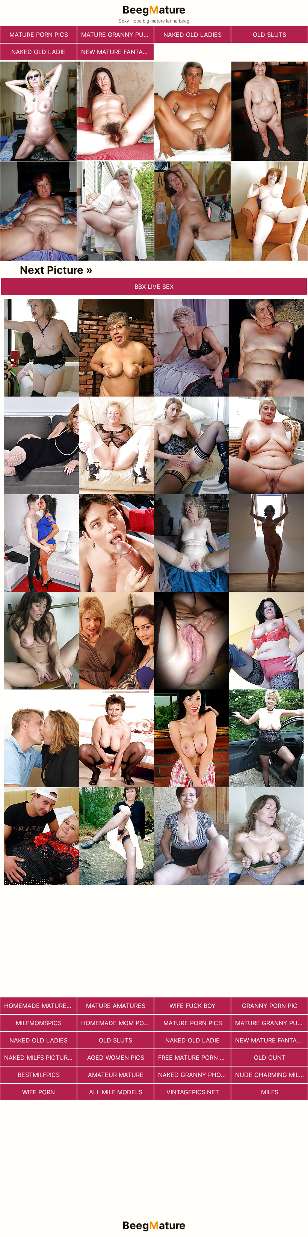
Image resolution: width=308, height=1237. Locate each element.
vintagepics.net (192, 1092)
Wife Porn (38, 1092)
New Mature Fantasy (116, 52)
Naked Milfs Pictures (39, 1057)
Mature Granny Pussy (117, 34)
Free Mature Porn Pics (194, 1057)
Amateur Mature (115, 1075)
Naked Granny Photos (194, 1075)
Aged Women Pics (115, 1057)
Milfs (269, 1092)
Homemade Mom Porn (116, 1023)
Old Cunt (269, 1057)
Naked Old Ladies (192, 34)
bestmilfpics (39, 1075)
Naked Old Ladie (38, 52)
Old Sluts (269, 34)
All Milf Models (115, 1092)
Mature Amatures (115, 1005)
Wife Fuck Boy (192, 1005)
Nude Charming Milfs (270, 1075)
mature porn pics (38, 34)
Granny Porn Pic (269, 1005)
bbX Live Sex (154, 286)
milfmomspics (39, 1023)
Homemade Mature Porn (40, 1005)
